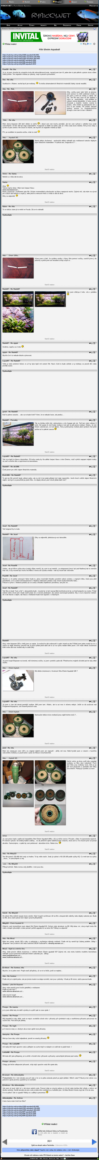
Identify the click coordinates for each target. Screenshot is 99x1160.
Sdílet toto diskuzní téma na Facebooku (53, 1131)
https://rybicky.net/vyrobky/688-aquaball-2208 (19, 62)
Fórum (79, 25)
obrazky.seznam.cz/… (56, 943)
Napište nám (52, 1158)
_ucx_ (5, 864)
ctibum (6, 968)
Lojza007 (6, 361)
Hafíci (11, 2)
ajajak (5, 352)
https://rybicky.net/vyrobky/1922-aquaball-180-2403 (21, 58)
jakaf (4, 748)
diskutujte (75, 1150)
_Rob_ (5, 120)
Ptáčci (43, 2)
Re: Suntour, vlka (17, 968)
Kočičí (27, 2)
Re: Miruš (10, 938)
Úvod (8, 25)
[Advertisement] (49, 234)
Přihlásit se (93, 6)
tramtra (5, 1016)
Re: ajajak (14, 343)
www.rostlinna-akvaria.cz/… (13, 957)
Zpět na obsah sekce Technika (42, 1145)
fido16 (5, 913)
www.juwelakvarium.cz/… (12, 955)
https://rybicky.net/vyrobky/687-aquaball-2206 (19, 60)
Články (31, 25)
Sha (4, 80)
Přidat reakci (10, 44)
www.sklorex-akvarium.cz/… (13, 991)
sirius (5, 836)
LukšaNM (6, 1052)
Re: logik (13, 1026)
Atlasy (20, 25)
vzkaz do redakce (55, 1150)
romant (6, 1075)
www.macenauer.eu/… (11, 190)
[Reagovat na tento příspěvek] (90, 70)
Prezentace (67, 25)
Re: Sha (13, 69)
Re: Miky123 (11, 854)
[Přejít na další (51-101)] (88, 44)
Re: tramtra (14, 1007)
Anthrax (7, 1085)
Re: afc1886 (15, 467)
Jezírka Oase (70, 1155)
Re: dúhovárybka (17, 1075)
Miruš (5, 949)
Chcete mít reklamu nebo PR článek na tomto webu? (44, 1155)
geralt (5, 412)
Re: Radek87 (15, 289)
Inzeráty (44, 25)
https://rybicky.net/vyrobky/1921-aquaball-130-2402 (21, 57)
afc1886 (7, 475)
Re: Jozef (14, 534)
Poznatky (14, 420)
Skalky (74, 2)
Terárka (89, 2)
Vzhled (62, 1158)
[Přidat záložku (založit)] (1, 1159)
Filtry (19, 29)
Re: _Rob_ (11, 89)
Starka (5, 182)
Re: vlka (10, 80)
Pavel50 (5, 69)
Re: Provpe (14, 1016)
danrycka (6, 1034)
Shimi (5, 174)
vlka (4, 89)
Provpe (5, 1007)
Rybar (5, 206)
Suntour (6, 985)
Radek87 (6, 289)
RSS (41, 1158)
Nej (55, 25)
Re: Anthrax (18, 1098)
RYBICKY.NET (6, 6)
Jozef (5, 526)
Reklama (45, 1158)
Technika (12, 29)
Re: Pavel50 (12, 566)
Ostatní (90, 25)
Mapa (58, 1158)
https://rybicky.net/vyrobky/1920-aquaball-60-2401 (21, 55)
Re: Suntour (11, 976)
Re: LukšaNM (14, 1044)
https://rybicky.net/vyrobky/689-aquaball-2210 (19, 64)
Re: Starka (12, 174)
